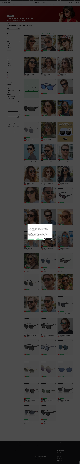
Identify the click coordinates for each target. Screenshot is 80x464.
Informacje (33, 230)
